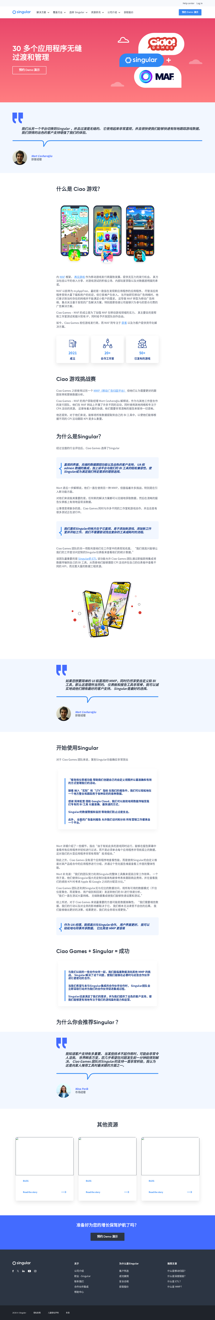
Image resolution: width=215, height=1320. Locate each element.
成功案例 (124, 1276)
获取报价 (128, 12)
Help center (188, 3)
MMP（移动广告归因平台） (110, 390)
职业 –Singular (82, 1276)
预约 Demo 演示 (190, 12)
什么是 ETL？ (174, 1281)
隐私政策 (37, 1312)
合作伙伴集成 (81, 1286)
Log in (200, 3)
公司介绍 (79, 1270)
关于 (76, 1263)
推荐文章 (172, 1263)
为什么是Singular (129, 1263)
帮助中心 (79, 1292)
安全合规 (124, 1281)
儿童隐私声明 (53, 1312)
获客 (124, 323)
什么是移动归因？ (176, 1270)
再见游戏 (79, 277)
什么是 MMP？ (175, 1286)
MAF (62, 277)
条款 (68, 1312)
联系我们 (79, 1281)
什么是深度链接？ (176, 1276)
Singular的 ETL (87, 558)
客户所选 (124, 1270)
